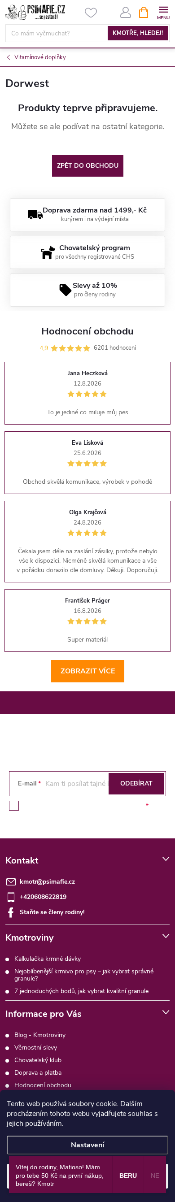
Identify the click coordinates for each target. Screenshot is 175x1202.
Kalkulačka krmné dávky (47, 959)
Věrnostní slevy (35, 1047)
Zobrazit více (88, 671)
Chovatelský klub (37, 1060)
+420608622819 (43, 897)
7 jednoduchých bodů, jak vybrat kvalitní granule (81, 991)
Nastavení (87, 1145)
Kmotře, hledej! (138, 33)
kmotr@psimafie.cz (47, 881)
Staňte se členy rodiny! (52, 912)
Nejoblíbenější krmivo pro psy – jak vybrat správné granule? (83, 975)
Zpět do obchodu (87, 165)
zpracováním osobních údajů (103, 806)
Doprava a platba (37, 1072)
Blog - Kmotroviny (40, 1035)
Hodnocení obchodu (42, 1085)
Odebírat (136, 783)
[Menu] (163, 12)
